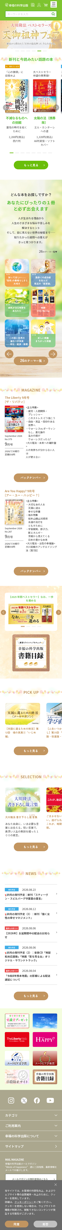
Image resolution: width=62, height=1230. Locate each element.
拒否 (45, 1224)
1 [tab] (17, 52)
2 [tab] (22, 52)
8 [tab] (50, 154)
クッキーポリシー (24, 1202)
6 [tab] (44, 52)
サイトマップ (14, 1146)
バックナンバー (30, 477)
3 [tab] (28, 52)
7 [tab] (44, 154)
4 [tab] (33, 52)
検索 (53, 14)
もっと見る (31, 165)
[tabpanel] (31, 34)
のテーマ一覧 (31, 360)
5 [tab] (39, 52)
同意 (16, 1224)
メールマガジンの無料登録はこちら (30, 1179)
